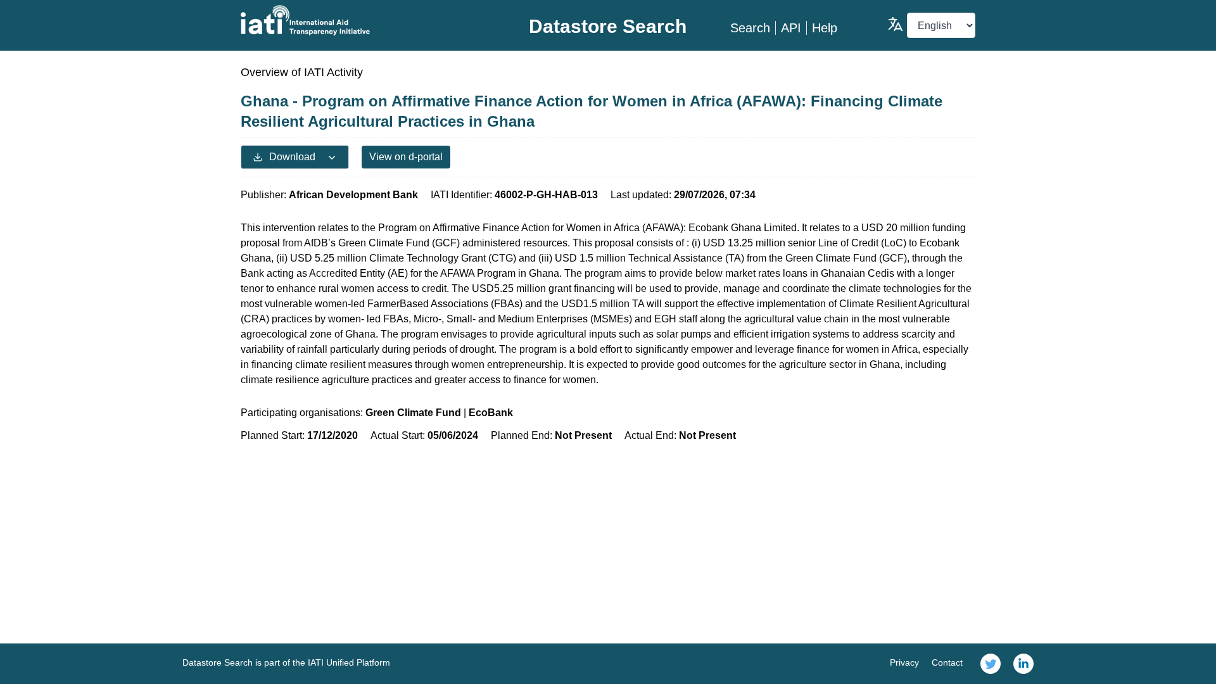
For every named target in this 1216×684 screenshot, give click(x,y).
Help (824, 28)
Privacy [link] (904, 662)
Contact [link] (947, 662)
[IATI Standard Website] (363, 20)
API (791, 28)
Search (750, 28)
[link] (990, 664)
